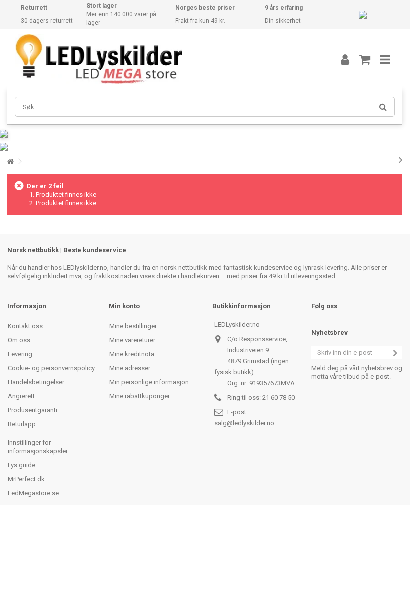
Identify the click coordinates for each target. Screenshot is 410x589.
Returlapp (22, 424)
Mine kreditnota (132, 354)
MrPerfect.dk (26, 479)
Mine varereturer (133, 340)
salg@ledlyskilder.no (244, 423)
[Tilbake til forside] (11, 161)
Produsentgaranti (33, 410)
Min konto (124, 306)
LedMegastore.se (33, 493)
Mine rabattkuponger (140, 396)
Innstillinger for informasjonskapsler (38, 447)
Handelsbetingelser (36, 382)
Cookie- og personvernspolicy (51, 368)
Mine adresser (130, 368)
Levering (20, 354)
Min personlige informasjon (149, 382)
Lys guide (22, 465)
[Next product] (400, 160)
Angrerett (21, 396)
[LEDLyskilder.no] (162, 59)
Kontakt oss (25, 326)
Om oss (19, 340)
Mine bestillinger (133, 326)
